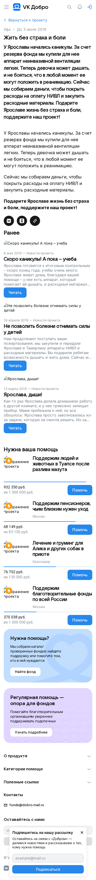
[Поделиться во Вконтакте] (9, 221)
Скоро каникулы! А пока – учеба (40, 259)
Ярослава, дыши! (23, 394)
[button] (48, 756)
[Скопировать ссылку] (35, 221)
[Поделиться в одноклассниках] (22, 221)
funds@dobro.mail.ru (26, 805)
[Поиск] (70, 7)
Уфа (7, 29)
